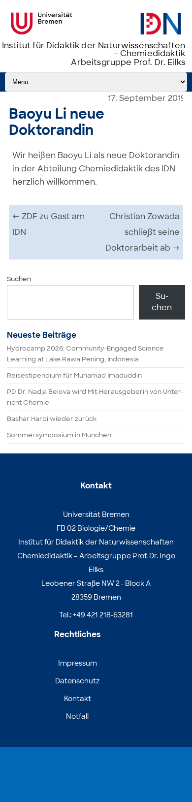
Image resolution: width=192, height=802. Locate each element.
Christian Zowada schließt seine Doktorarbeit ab (142, 232)
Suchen (19, 279)
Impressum (77, 663)
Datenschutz (77, 680)
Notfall (77, 716)
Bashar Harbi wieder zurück (51, 419)
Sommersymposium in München (59, 435)
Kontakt (77, 698)
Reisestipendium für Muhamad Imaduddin (74, 375)
